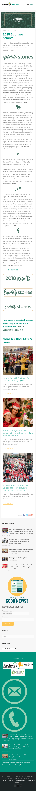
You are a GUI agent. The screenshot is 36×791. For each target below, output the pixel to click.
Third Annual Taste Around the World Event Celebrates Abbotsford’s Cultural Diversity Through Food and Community (21, 531)
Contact (30, 781)
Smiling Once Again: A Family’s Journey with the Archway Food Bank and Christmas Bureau (18, 433)
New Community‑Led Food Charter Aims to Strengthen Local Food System (21, 551)
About (11, 781)
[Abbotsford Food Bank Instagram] (18, 786)
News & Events (20, 781)
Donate (17, 782)
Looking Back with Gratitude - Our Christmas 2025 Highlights (16, 379)
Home (4, 781)
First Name (5, 617)
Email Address (7, 614)
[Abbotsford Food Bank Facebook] (15, 786)
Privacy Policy (19, 765)
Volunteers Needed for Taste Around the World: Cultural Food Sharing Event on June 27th (20, 567)
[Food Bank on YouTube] (21, 786)
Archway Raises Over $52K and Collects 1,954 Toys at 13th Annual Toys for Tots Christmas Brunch (17, 488)
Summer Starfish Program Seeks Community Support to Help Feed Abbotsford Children (19, 541)
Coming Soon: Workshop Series (18, 558)
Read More (8, 393)
